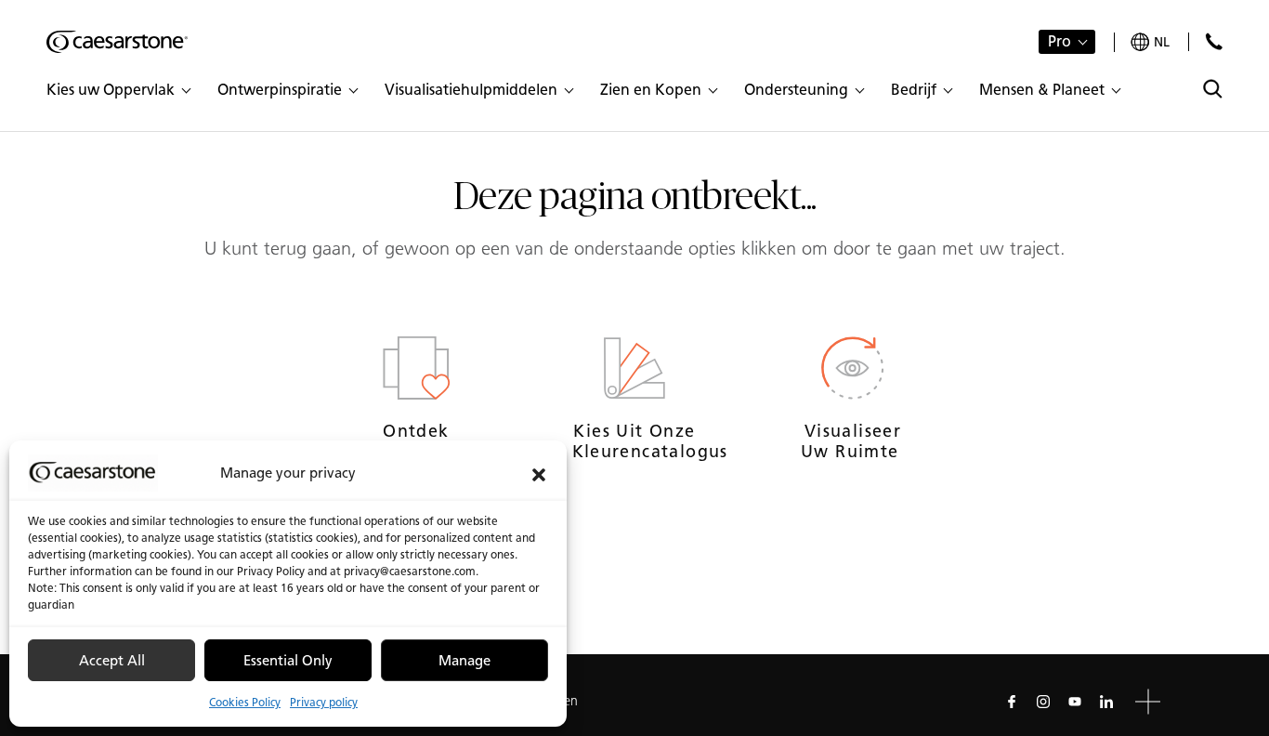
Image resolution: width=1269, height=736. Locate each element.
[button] (539, 473)
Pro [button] (1059, 41)
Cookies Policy (245, 702)
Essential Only (288, 660)
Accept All (112, 660)
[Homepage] (117, 42)
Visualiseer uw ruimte (853, 441)
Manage (464, 660)
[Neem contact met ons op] (1214, 41)
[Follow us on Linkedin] (1106, 701)
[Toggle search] (1213, 89)
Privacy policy (324, 702)
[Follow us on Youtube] (1074, 701)
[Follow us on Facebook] (1011, 701)
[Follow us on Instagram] (1043, 701)
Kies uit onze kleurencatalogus (635, 441)
